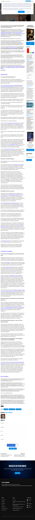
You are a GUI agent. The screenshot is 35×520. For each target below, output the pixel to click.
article (10, 149)
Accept (21, 11)
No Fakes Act (5, 195)
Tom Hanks (18, 33)
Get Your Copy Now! (30, 43)
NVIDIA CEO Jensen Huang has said (10, 47)
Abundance (6, 409)
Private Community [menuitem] (4, 508)
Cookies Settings (30, 516)
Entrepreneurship (11, 409)
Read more (31, 98)
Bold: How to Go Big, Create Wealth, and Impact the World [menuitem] (19, 505)
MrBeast (4, 34)
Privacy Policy (29, 6)
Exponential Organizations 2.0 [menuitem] (17, 508)
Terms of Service (24, 516)
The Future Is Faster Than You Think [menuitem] (18, 506)
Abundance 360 (18, 409)
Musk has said (6, 240)
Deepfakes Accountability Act (15, 194)
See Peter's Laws (30, 149)
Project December (9, 267)
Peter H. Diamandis (8, 412)
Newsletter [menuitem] (3, 503)
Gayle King (22, 33)
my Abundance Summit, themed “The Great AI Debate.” (13, 68)
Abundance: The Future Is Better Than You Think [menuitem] (19, 502)
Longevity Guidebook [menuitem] (16, 510)
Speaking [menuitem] (3, 501)
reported (13, 123)
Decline (29, 11)
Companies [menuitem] (3, 506)
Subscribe (17, 473)
